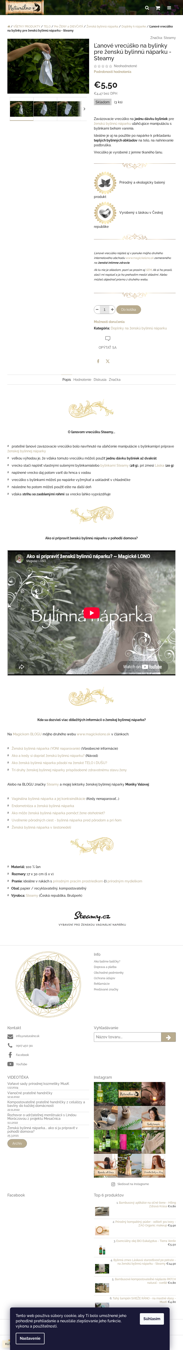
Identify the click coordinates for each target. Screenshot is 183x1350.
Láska (159, 465)
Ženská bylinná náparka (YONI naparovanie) (46, 748)
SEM (149, 270)
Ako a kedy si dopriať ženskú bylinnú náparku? (48, 756)
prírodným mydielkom (124, 881)
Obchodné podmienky (109, 972)
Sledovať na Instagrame (133, 1184)
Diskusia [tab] (100, 380)
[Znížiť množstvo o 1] (97, 310)
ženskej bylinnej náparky (26, 451)
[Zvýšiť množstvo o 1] (112, 310)
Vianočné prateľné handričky (29, 1093)
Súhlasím (151, 1319)
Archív (17, 1143)
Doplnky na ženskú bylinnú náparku (139, 328)
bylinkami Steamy (114, 465)
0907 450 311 (24, 1045)
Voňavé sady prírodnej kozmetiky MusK (38, 1084)
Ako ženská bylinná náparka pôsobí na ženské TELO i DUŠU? (59, 763)
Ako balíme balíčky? (107, 961)
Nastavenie (30, 1338)
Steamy (170, 38)
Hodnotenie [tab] (82, 380)
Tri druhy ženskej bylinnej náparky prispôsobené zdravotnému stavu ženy (69, 770)
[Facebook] (98, 361)
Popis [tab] (66, 380)
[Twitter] (107, 361)
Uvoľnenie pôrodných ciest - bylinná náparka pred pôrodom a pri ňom (67, 820)
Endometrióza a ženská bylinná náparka (43, 806)
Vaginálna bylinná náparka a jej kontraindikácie (48, 799)
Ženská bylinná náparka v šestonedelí (41, 827)
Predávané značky (106, 989)
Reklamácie (102, 983)
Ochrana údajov (104, 978)
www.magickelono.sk (139, 258)
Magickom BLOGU (27, 734)
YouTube (21, 1064)
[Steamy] (91, 919)
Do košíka (128, 310)
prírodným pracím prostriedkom (78, 881)
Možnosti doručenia (109, 322)
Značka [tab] (115, 380)
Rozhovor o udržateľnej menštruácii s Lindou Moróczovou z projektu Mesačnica (41, 1116)
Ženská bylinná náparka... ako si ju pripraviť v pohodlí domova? (42, 1129)
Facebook (22, 1055)
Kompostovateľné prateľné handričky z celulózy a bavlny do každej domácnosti (46, 1104)
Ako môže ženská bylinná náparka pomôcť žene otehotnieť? (58, 813)
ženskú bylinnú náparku (112, 124)
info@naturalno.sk (27, 1036)
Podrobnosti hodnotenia (112, 72)
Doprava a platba (105, 967)
